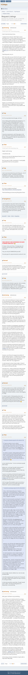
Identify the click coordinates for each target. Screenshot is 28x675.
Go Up (2, 663)
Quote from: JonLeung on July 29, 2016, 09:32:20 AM (14, 488)
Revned (5, 260)
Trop (4, 113)
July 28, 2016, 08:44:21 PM (7, 280)
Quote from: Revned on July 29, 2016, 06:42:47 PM (14, 440)
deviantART (4, 216)
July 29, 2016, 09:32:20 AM (7, 297)
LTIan (5, 144)
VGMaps (4, 4)
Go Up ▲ (19, 672)
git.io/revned (4, 273)
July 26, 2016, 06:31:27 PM (7, 115)
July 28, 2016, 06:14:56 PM (7, 239)
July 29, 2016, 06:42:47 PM (7, 385)
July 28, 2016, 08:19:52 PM (7, 262)
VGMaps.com (5, 50)
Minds (12, 216)
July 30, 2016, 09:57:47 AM (7, 593)
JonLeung (6, 27)
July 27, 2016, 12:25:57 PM (7, 200)
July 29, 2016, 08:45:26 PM (7, 412)
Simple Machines (17, 673)
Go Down (3, 23)
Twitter (9, 216)
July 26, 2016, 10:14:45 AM (7, 29)
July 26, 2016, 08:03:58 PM (7, 146)
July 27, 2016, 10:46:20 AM (7, 185)
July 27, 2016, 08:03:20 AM (7, 170)
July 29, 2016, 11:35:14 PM (7, 437)
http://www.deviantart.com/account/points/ (11, 189)
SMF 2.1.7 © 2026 (11, 673)
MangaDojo (17, 216)
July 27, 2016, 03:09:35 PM (7, 222)
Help (8, 672)
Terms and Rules (13, 672)
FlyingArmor (7, 199)
